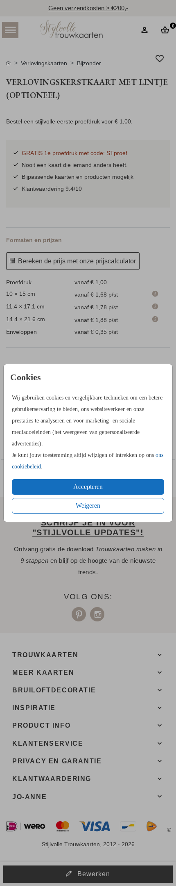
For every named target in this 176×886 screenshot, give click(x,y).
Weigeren (88, 505)
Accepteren (88, 486)
